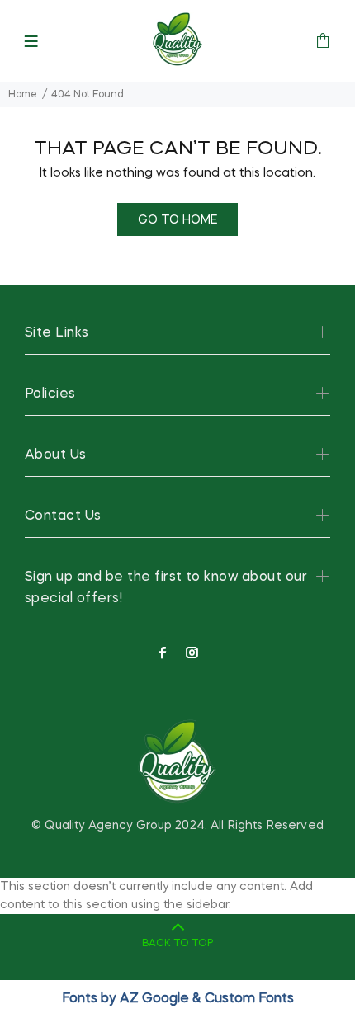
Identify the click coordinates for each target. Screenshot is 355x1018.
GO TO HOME (177, 220)
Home (22, 95)
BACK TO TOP (177, 944)
